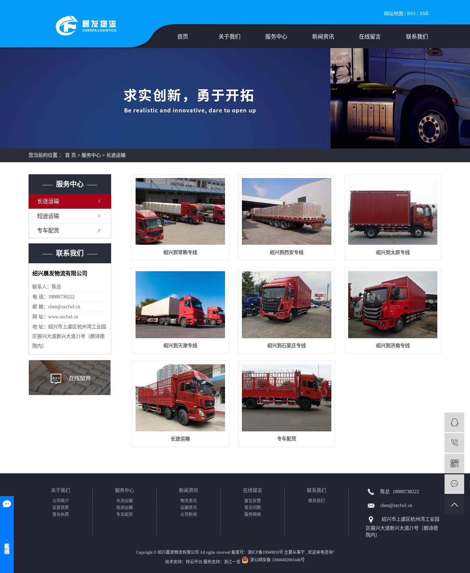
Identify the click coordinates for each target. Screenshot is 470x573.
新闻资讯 (323, 37)
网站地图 (393, 13)
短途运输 (48, 216)
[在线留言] (454, 484)
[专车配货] (286, 397)
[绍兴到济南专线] (392, 304)
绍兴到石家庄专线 (286, 345)
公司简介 (60, 500)
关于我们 (229, 37)
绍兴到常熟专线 (180, 252)
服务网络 (252, 514)
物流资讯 (188, 500)
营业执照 (60, 514)
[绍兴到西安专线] (286, 211)
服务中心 (276, 37)
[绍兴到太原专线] (392, 211)
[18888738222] (454, 443)
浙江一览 (232, 562)
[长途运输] (180, 397)
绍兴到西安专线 (286, 252)
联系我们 (417, 37)
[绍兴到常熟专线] (180, 211)
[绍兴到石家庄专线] (286, 304)
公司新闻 (188, 514)
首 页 (70, 155)
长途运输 (116, 155)
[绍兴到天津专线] (180, 304)
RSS (411, 13)
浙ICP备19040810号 (265, 552)
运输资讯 (188, 507)
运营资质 (60, 507)
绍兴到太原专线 (393, 252)
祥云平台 (194, 562)
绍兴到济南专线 (393, 345)
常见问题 (252, 507)
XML (424, 13)
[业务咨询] (454, 422)
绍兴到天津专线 (180, 345)
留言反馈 (252, 500)
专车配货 (48, 230)
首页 (182, 37)
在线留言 (370, 37)
